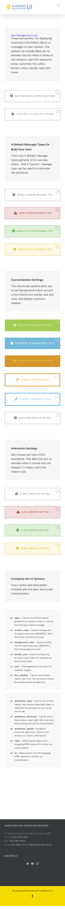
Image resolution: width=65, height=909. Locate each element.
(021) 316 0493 (20, 837)
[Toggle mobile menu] (58, 5)
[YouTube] (32, 863)
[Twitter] (27, 863)
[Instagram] (37, 863)
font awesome (30, 666)
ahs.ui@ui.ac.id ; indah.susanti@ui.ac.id (31, 844)
